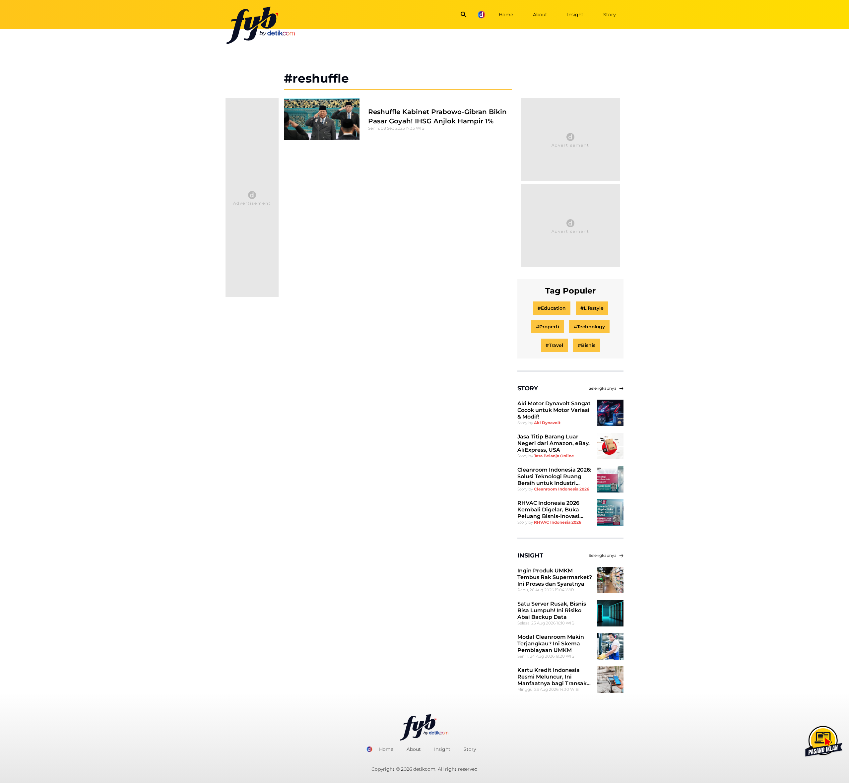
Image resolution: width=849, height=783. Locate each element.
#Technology (589, 327)
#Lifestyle (592, 308)
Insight (575, 15)
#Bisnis (586, 345)
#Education (552, 308)
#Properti (547, 327)
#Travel (554, 345)
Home (506, 15)
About (540, 15)
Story (609, 15)
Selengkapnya (603, 388)
